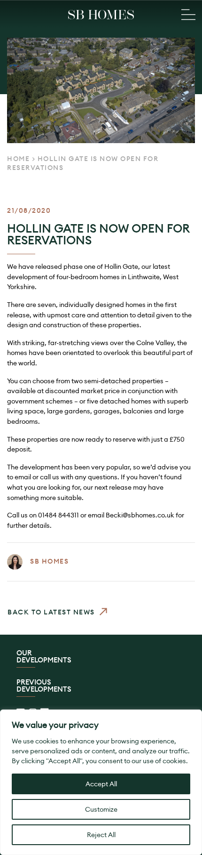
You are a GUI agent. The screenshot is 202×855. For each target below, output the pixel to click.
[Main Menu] (188, 14)
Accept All (101, 784)
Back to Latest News (51, 612)
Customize (101, 809)
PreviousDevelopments (43, 686)
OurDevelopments (43, 657)
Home (18, 158)
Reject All (101, 835)
